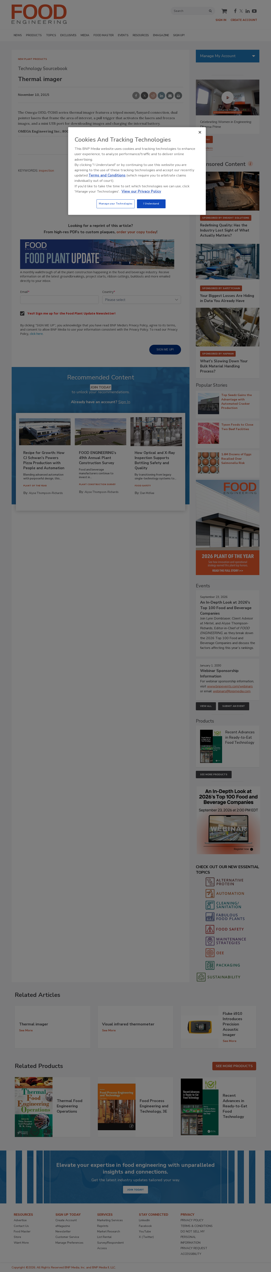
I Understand (151, 203)
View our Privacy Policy (141, 191)
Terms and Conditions (107, 175)
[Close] (200, 132)
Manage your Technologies (115, 203)
